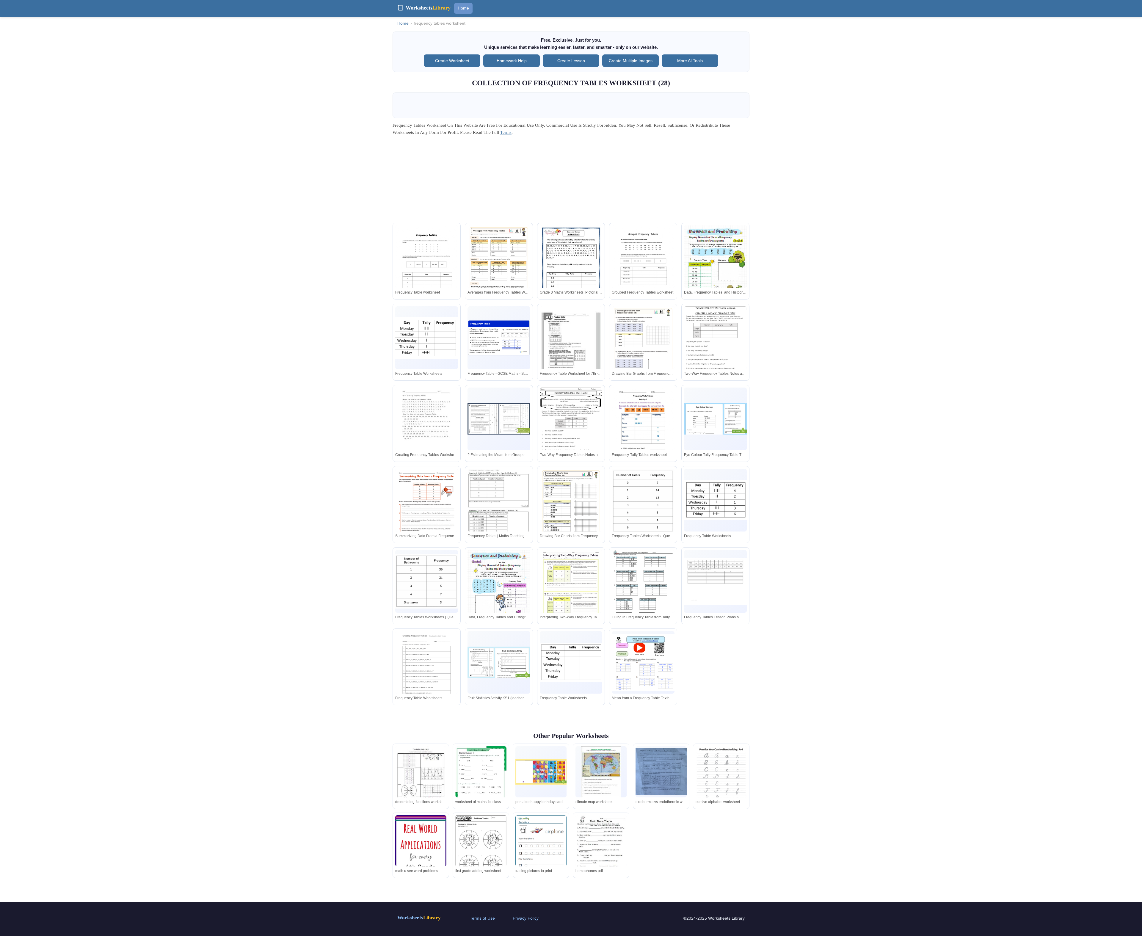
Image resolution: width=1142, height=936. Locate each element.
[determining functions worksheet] (420, 779)
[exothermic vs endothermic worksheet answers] (661, 771)
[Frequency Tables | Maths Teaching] (499, 508)
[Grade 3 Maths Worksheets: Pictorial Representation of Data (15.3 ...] (571, 269)
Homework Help (512, 60)
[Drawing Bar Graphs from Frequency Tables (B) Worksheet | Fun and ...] (643, 350)
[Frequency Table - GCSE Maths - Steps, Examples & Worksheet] (499, 338)
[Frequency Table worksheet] (426, 265)
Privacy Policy (526, 918)
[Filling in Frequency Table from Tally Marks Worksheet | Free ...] (643, 590)
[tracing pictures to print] (541, 848)
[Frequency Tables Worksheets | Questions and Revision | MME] (643, 501)
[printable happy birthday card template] (541, 772)
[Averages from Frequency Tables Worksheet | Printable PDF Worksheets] (499, 269)
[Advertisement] (571, 181)
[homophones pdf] (601, 848)
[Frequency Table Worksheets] (426, 338)
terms (506, 132)
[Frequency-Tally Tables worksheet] (643, 428)
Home (463, 8)
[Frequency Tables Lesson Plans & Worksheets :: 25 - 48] (715, 581)
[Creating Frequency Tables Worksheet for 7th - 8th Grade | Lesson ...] (426, 428)
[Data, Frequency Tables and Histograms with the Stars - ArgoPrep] (499, 590)
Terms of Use (482, 918)
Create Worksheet (452, 60)
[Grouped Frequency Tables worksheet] (643, 269)
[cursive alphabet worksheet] (721, 781)
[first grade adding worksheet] (480, 848)
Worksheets (419, 918)
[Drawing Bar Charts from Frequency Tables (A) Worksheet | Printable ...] (571, 513)
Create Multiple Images (630, 60)
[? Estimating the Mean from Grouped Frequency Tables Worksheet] (499, 419)
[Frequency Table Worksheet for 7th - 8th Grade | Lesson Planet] (571, 347)
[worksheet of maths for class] (480, 781)
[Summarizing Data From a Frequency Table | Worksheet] (426, 509)
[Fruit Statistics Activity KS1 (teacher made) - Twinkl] (499, 662)
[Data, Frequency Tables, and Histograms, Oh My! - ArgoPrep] (715, 266)
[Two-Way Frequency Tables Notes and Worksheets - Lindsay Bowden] (715, 348)
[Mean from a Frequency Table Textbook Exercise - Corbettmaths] (643, 662)
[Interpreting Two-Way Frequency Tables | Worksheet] (571, 590)
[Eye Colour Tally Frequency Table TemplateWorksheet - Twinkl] (715, 419)
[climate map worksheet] (601, 772)
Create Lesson (571, 60)
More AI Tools (690, 60)
